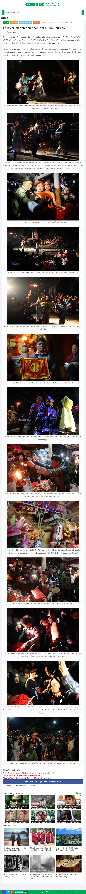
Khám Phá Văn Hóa (25, 22)
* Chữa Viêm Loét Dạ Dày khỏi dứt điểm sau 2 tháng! (21, 775)
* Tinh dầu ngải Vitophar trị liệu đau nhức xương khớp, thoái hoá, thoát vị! (28, 773)
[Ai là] (16, 863)
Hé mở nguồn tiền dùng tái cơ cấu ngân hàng (67, 876)
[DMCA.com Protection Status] (21, 892)
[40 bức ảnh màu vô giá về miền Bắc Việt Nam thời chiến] (16, 837)
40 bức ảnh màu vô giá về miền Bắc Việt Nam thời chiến (15, 849)
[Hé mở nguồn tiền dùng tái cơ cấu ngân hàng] (69, 863)
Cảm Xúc (80, 892)
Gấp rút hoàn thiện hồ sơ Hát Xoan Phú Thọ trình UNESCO (40, 849)
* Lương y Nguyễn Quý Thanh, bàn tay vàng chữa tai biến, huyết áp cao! (28, 778)
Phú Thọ (36, 22)
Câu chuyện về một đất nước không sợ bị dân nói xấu (67, 849)
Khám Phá (14, 22)
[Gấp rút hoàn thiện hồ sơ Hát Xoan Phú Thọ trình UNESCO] (42, 837)
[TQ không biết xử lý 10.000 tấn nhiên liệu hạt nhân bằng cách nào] (42, 863)
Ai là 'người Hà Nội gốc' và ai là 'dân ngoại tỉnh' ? (15, 876)
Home (6, 22)
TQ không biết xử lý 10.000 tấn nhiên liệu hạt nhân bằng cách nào (41, 877)
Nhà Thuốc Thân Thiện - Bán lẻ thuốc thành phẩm (43, 782)
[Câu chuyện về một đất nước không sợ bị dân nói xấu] (69, 837)
